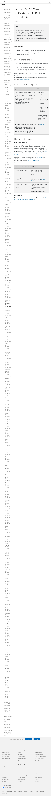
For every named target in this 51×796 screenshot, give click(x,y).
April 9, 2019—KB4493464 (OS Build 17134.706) (8, 477)
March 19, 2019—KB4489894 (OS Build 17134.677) (7, 486)
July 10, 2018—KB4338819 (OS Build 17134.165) (7, 651)
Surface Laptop (4, 748)
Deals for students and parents (39, 758)
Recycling (36, 791)
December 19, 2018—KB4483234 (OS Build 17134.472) (7, 538)
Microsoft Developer (21, 768)
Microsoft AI (4, 766)
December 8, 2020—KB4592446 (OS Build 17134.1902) (8, 155)
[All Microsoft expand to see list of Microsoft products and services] (1, 1)
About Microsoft (37, 768)
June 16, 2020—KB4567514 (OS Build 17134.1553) (8, 207)
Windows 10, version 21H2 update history (7, 17)
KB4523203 (39, 157)
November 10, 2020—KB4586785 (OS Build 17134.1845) (8, 164)
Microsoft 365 (4, 773)
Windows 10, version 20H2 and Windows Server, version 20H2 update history (8, 31)
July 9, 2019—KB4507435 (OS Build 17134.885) (7, 407)
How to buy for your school (39, 754)
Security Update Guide (25, 79)
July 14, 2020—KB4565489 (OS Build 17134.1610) (8, 199)
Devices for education (38, 748)
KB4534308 (41, 124)
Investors (36, 775)
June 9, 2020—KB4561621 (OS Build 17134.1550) (8, 216)
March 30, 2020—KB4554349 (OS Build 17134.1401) (8, 251)
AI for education (37, 760)
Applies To (17, 21)
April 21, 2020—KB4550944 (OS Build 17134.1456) (8, 233)
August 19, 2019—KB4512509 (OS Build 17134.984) (7, 381)
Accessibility (37, 779)
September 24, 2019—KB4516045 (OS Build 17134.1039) (8, 355)
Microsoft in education (38, 745)
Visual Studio (20, 781)
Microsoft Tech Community (22, 775)
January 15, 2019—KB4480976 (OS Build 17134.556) (7, 520)
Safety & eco (31, 791)
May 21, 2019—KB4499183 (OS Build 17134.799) (7, 442)
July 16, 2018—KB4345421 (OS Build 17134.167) (7, 642)
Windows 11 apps (4, 760)
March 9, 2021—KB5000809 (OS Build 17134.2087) (8, 138)
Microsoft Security (4, 768)
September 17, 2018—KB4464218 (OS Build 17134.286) (7, 599)
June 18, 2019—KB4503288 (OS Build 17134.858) (7, 425)
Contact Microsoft (9, 791)
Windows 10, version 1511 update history (7, 726)
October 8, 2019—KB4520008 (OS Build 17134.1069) (8, 338)
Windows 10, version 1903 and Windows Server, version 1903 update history (8, 60)
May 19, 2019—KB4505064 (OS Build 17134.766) (7, 451)
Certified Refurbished (21, 756)
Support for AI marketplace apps (23, 773)
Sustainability (37, 781)
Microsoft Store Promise (22, 758)
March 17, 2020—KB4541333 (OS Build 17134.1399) (8, 260)
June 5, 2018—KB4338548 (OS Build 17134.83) (8, 677)
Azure (19, 766)
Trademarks (25, 791)
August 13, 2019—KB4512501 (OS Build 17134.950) (7, 390)
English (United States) (7, 785)
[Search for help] (5, 2)
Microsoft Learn (20, 770)
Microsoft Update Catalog (34, 160)
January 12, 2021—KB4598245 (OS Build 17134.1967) (8, 147)
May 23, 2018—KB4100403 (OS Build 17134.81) (7, 686)
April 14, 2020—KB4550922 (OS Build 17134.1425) (8, 242)
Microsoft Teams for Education (39, 750)
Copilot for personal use (5, 756)
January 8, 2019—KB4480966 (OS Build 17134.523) (7, 529)
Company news (37, 770)
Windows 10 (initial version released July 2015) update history (8, 733)
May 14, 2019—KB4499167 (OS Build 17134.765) (7, 460)
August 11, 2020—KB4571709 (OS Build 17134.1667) (8, 190)
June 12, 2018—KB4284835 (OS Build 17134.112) (7, 668)
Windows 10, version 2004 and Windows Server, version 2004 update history (8, 41)
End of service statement (7, 93)
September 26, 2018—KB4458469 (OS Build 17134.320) (7, 590)
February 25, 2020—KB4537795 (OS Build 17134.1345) (8, 277)
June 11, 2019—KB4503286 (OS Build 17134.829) (7, 433)
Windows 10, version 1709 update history (7, 703)
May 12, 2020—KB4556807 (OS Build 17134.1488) (8, 225)
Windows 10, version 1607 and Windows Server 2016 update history (8, 718)
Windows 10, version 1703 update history (7, 710)
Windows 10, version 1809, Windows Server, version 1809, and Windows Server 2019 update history (8, 71)
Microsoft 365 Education (38, 752)
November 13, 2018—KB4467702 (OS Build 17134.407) (7, 564)
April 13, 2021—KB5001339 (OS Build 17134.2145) (8, 109)
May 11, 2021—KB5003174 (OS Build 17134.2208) (8, 100)
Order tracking (20, 754)
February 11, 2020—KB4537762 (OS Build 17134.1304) (8, 286)
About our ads (42, 791)
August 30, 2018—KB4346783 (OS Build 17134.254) (7, 616)
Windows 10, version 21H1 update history (7, 23)
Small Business (4, 781)
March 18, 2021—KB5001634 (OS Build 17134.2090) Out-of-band (8, 118)
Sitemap (3, 791)
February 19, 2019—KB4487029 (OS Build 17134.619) (7, 503)
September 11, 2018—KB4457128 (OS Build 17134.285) (7, 607)
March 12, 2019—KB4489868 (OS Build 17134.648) (7, 494)
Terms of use (20, 791)
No (37, 739)
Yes (28, 739)
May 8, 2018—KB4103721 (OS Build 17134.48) (7, 694)
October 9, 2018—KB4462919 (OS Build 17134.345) (7, 581)
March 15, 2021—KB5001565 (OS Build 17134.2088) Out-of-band (8, 128)
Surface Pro (3, 745)
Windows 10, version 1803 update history (7, 80)
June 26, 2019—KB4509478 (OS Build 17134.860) (7, 416)
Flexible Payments (21, 760)
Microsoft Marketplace (21, 777)
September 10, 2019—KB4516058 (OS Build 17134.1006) (8, 373)
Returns (19, 752)
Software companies (21, 779)
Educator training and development (40, 756)
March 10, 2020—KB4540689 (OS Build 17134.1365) (8, 268)
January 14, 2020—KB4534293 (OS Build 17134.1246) (8, 303)
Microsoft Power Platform (6, 775)
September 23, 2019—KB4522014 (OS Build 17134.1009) (8, 364)
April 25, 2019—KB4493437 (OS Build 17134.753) (7, 468)
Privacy (15, 791)
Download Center (21, 748)
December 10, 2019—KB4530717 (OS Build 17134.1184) (8, 312)
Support (3, 4)
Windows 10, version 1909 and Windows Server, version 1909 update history (8, 50)
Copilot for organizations (6, 754)
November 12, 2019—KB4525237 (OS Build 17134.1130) (8, 320)
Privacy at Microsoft (38, 773)
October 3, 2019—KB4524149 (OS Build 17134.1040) (8, 347)
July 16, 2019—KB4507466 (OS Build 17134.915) (7, 399)
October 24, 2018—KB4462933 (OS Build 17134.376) (7, 573)
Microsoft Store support (22, 750)
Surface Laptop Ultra (5, 750)
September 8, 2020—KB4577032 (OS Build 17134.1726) (8, 181)
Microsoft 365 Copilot (5, 779)
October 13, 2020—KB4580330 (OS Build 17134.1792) (8, 173)
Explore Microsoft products (6, 758)
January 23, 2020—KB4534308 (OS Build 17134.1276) (8, 294)
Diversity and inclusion (38, 777)
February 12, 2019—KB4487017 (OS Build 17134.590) (7, 512)
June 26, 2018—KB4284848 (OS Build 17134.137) (7, 660)
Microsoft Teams (4, 777)
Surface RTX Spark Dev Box (6, 752)
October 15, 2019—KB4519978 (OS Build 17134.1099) (8, 329)
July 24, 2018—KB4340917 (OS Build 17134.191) (7, 633)
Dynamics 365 (4, 770)
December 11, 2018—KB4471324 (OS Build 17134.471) (7, 547)
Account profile (20, 745)
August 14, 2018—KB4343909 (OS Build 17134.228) (7, 625)
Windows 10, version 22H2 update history (7, 11)
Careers (36, 766)
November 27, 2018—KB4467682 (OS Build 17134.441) (7, 555)
